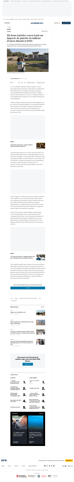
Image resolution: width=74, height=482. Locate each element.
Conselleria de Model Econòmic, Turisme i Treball (28, 298)
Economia (9, 27)
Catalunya (7, 19)
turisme (16, 298)
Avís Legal (38, 470)
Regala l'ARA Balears (33, 465)
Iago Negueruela (14, 300)
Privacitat (33, 470)
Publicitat (16, 465)
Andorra (20, 19)
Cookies (46, 470)
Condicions (42, 470)
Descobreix (15, 413)
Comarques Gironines (26, 19)
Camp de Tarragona (34, 19)
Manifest (3, 465)
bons (12, 298)
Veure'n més (41, 413)
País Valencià (16, 19)
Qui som (9, 465)
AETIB (40, 298)
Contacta (23, 465)
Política (11, 329)
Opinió (11, 310)
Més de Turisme (14, 307)
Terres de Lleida (41, 19)
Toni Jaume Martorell (14, 78)
